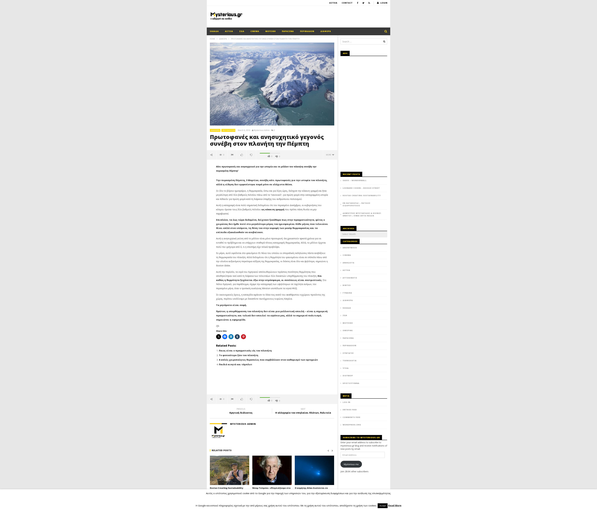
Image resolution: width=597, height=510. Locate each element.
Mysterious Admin (262, 130)
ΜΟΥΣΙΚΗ (270, 31)
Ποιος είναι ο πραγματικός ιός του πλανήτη (245, 350)
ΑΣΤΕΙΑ (333, 3)
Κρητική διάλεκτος (240, 411)
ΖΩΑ (241, 31)
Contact (347, 3)
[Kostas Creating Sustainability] (229, 470)
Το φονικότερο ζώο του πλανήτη (238, 355)
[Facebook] (358, 3)
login (383, 3)
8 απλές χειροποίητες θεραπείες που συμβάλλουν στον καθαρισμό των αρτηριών (268, 359)
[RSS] (369, 3)
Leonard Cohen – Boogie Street (361, 188)
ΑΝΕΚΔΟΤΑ (348, 263)
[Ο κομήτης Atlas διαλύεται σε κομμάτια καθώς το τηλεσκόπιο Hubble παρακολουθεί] (314, 470)
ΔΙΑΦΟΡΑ (325, 31)
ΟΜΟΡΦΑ (348, 330)
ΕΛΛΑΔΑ (214, 31)
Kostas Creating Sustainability (226, 488)
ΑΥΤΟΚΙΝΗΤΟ (350, 278)
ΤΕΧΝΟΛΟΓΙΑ (349, 360)
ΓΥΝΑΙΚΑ (347, 293)
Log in (346, 402)
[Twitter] (363, 3)
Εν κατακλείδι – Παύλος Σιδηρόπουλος (356, 204)
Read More (394, 505)
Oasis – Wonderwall (355, 180)
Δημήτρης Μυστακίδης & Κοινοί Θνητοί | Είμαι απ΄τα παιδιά (362, 214)
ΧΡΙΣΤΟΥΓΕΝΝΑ (351, 383)
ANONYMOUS (350, 247)
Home (212, 39)
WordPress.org (352, 424)
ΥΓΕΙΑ (346, 368)
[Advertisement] (330, 16)
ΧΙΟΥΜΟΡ (348, 375)
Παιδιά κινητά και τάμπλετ (235, 364)
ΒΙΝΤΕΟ (347, 285)
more (329, 154)
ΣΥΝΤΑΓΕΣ (348, 353)
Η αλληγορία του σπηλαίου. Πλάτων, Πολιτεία (303, 411)
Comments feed (351, 417)
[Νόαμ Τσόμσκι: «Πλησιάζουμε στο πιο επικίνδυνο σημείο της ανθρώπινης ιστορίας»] (272, 470)
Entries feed (350, 409)
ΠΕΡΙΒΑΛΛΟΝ (307, 31)
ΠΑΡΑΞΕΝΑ (288, 31)
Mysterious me (351, 464)
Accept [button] (382, 505)
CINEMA (254, 31)
